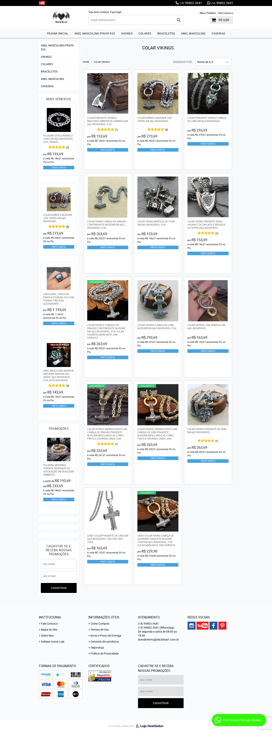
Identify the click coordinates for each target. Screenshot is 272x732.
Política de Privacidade (104, 653)
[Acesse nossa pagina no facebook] (213, 626)
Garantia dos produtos (105, 641)
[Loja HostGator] (148, 726)
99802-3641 (191, 3)
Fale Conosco (225, 13)
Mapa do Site (49, 629)
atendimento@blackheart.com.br (158, 639)
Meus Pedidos (208, 13)
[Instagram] (192, 626)
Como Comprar (100, 623)
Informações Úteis (103, 617)
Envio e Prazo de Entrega (106, 635)
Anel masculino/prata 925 (94, 33)
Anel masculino (193, 33)
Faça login (116, 12)
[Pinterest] (222, 626)
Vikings (127, 33)
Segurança (97, 647)
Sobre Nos (47, 635)
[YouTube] (42, 3)
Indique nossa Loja (52, 641)
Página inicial (57, 33)
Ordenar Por (182, 62)
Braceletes (166, 33)
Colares (144, 33)
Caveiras (218, 33)
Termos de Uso (100, 629)
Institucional (50, 617)
